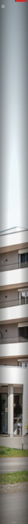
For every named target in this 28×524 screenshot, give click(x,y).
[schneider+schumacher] (20, 1)
